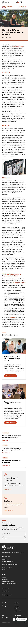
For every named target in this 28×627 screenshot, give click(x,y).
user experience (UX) (17, 46)
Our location (5, 579)
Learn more (9, 375)
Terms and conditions (7, 595)
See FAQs (6, 489)
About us (4, 577)
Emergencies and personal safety (9, 583)
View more (5, 440)
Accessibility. (17, 607)
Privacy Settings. (18, 610)
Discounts (4, 593)
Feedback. (17, 608)
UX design (12, 317)
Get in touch (7, 510)
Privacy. (16, 605)
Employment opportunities (8, 581)
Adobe (4, 57)
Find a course (5, 591)
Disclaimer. (17, 603)
